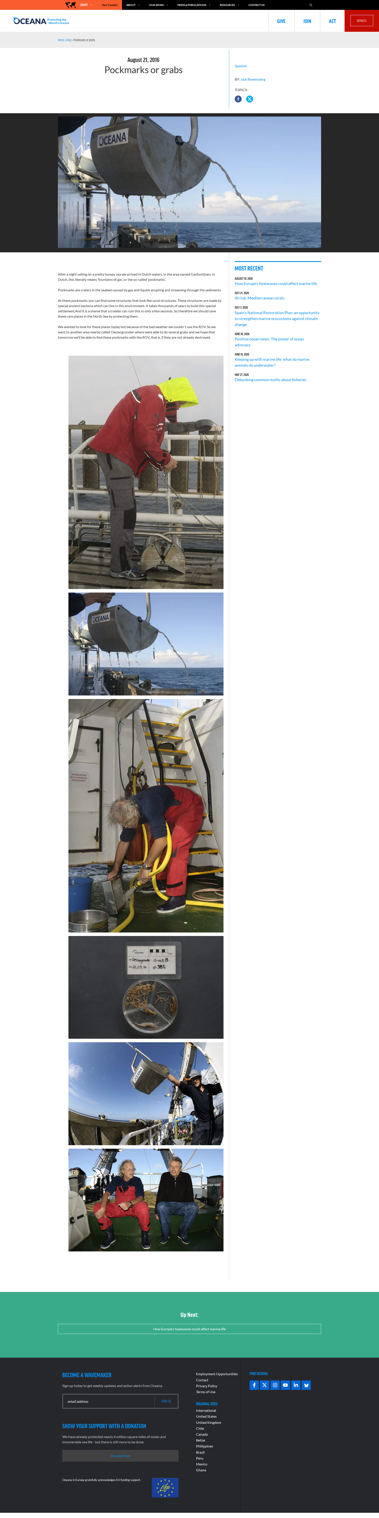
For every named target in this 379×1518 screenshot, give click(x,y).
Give (281, 21)
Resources (227, 5)
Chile (200, 1428)
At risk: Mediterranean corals (260, 297)
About (131, 5)
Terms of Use (205, 1392)
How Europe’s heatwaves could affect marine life (276, 283)
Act (332, 21)
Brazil (200, 1452)
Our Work (156, 5)
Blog (68, 40)
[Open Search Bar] (311, 5)
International (206, 1410)
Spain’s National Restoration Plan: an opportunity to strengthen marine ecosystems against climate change (277, 318)
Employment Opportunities (217, 1374)
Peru (199, 1458)
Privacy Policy (206, 1386)
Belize (200, 1440)
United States (206, 1416)
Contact (202, 1380)
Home (61, 40)
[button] (238, 99)
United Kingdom (208, 1422)
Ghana (201, 1470)
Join (307, 21)
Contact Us (256, 5)
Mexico (201, 1464)
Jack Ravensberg (252, 79)
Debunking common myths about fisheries (270, 379)
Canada (202, 1434)
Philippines (204, 1446)
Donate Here (120, 1456)
